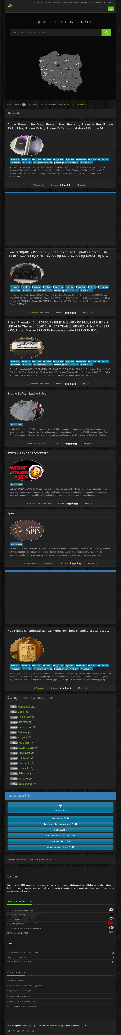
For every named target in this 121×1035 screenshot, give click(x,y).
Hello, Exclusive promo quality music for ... (22, 1006)
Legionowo (24, 717)
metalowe (82, 159)
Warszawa (39, 184)
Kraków (20, 924)
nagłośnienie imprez (43, 162)
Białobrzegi (25, 783)
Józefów (23, 722)
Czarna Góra (26, 747)
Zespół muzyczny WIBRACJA (19, 928)
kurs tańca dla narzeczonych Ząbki (60, 824)
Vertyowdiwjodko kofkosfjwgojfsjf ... (19, 990)
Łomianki (23, 768)
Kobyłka (22, 737)
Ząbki (45, 104)
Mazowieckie (34, 104)
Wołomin (23, 742)
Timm (9, 919)
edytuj (60, 1025)
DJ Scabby (11, 915)
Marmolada (12, 933)
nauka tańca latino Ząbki (60, 841)
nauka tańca (56, 104)
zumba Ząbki (60, 829)
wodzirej (26, 159)
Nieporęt (23, 778)
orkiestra (27, 162)
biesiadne (16, 162)
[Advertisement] (60, 44)
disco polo (104, 159)
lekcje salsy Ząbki (60, 818)
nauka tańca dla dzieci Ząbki (60, 847)
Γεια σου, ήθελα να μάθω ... (18, 996)
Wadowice (23, 933)
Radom (32, 503)
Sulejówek (24, 753)
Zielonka (22, 732)
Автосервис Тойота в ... (16, 980)
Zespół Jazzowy (14, 910)
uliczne (93, 159)
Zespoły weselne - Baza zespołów (22, 952)
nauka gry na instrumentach (67, 162)
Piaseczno (24, 727)
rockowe (37, 159)
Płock (32, 443)
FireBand (11, 924)
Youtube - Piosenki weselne (19, 957)
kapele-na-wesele (16, 104)
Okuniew (23, 758)
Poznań (20, 915)
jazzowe (70, 159)
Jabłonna (23, 773)
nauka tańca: (60, 810)
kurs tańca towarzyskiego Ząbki (60, 835)
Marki (20, 711)
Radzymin (24, 763)
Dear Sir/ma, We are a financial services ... (22, 1001)
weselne (15, 159)
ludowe (48, 159)
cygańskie (59, 159)
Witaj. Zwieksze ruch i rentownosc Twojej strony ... (25, 985)
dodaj (51, 1025)
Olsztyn (16, 919)
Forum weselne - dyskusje (19, 961)
